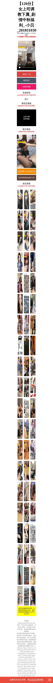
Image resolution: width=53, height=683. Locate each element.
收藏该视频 (27, 87)
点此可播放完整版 (26, 118)
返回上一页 (27, 74)
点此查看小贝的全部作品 (26, 171)
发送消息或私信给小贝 (26, 178)
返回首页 (26, 80)
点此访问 (33, 680)
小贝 (21, 33)
